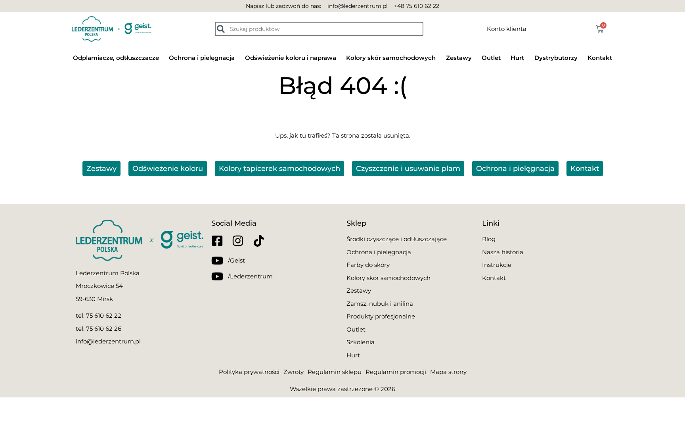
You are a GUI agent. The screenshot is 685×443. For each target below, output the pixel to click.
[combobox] (319, 29)
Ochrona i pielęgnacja (202, 57)
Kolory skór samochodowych (391, 57)
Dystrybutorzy (556, 57)
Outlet (491, 57)
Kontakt (599, 57)
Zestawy (459, 57)
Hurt (517, 57)
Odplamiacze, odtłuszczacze (116, 57)
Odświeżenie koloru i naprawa (290, 57)
